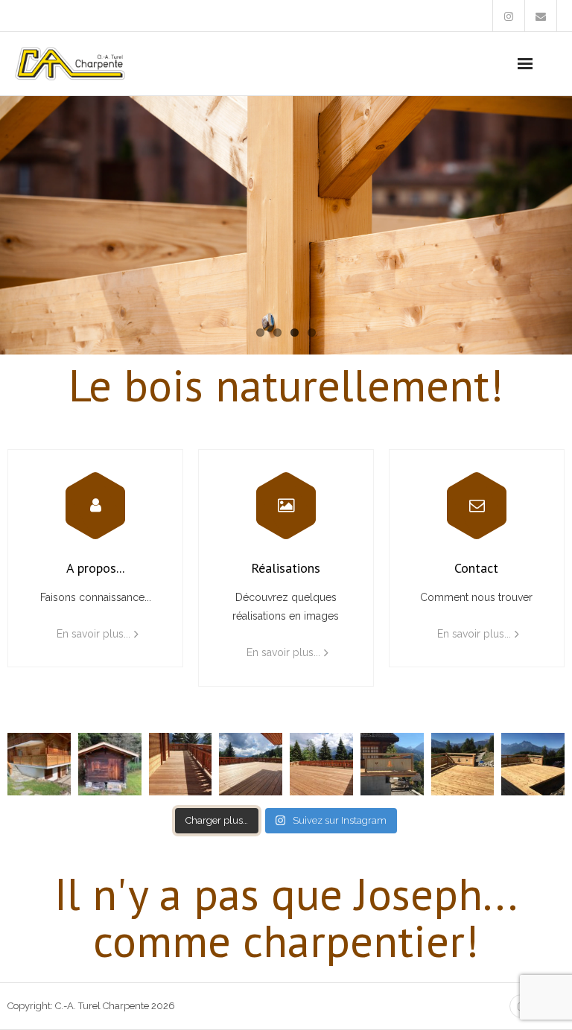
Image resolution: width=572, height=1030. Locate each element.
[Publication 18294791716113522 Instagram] (39, 764)
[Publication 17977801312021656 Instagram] (533, 764)
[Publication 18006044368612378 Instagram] (110, 764)
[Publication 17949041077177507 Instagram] (392, 764)
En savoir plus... (93, 634)
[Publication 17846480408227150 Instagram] (250, 764)
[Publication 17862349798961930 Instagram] (180, 764)
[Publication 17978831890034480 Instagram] (463, 764)
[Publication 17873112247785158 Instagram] (321, 764)
